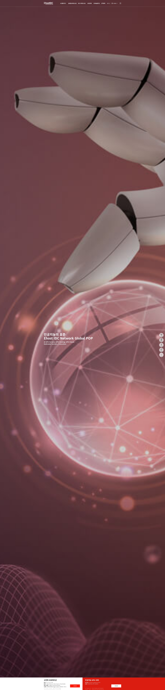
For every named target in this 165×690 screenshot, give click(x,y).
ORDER (75, 686)
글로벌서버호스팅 (72, 3)
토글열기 (120, 3)
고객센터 (103, 3)
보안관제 (89, 3)
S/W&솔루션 (97, 3)
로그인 (108, 3)
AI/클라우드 (63, 3)
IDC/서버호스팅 (81, 3)
